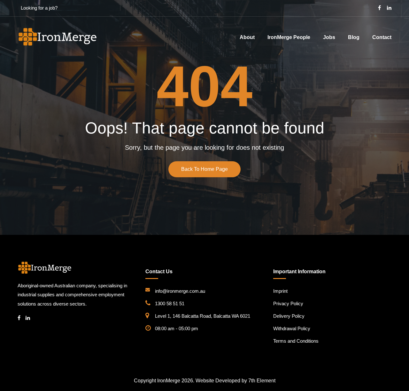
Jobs (329, 37)
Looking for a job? (39, 8)
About (247, 37)
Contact (381, 37)
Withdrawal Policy (291, 328)
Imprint (280, 291)
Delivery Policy (289, 316)
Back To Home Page (204, 169)
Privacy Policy (288, 303)
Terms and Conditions (296, 341)
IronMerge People (288, 37)
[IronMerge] (57, 36)
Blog (353, 37)
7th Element (261, 380)
